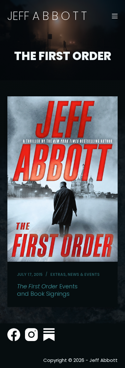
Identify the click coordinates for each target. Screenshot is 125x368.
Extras (58, 274)
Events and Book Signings (47, 290)
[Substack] (49, 334)
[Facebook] (13, 334)
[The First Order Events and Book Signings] (62, 179)
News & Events (84, 274)
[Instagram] (31, 334)
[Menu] (115, 16)
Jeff (48, 16)
